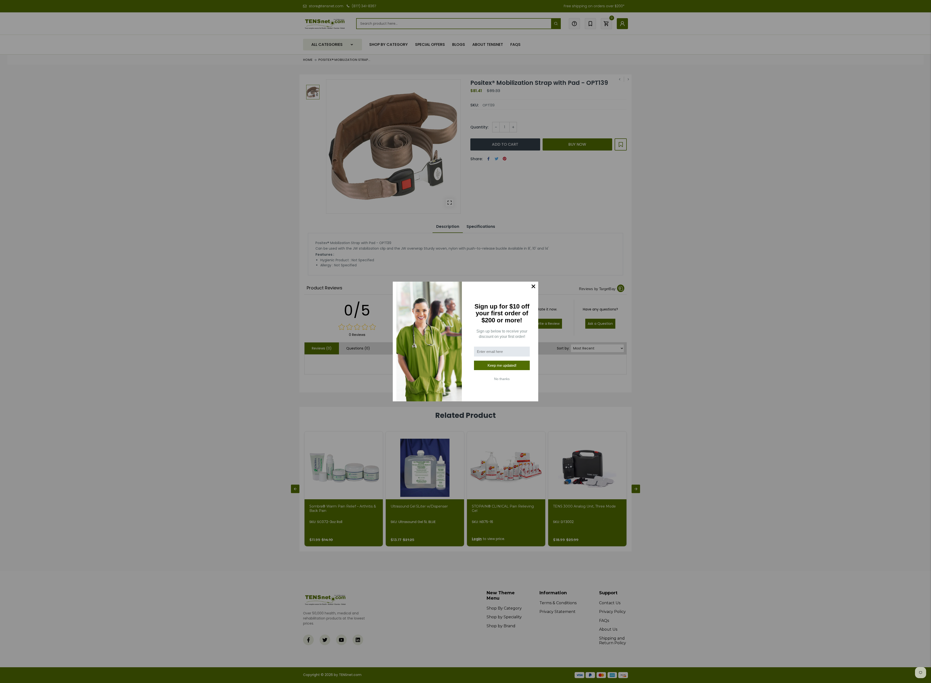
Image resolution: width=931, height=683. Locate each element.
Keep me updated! (502, 365)
